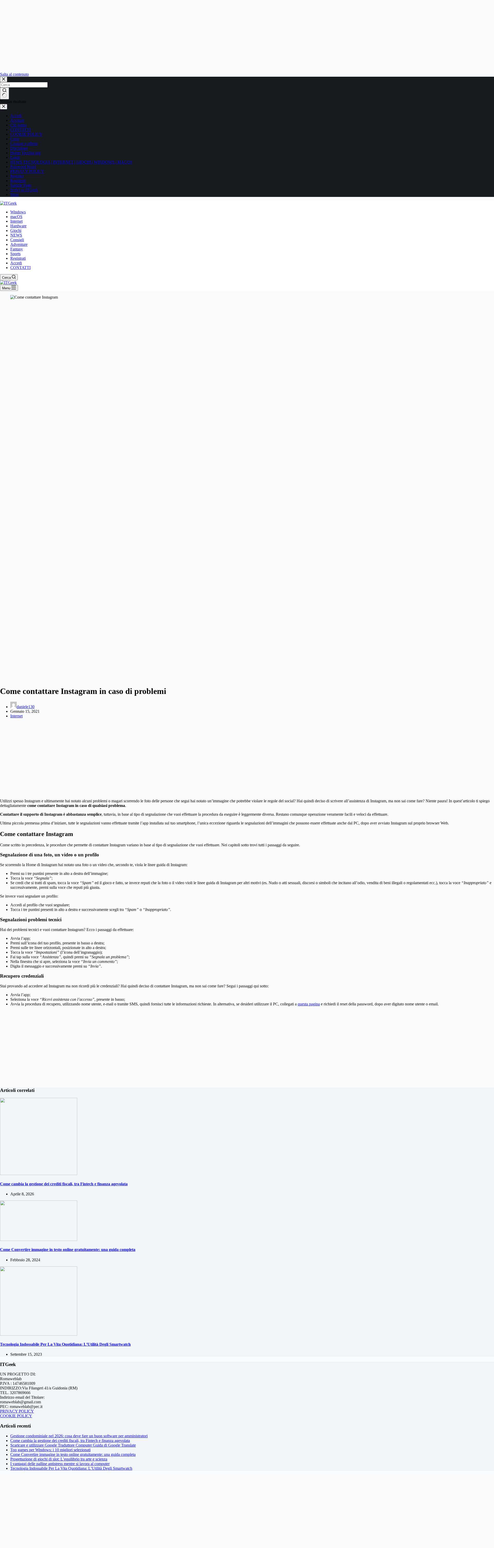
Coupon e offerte (24, 143)
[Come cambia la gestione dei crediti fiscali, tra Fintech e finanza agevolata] (38, 1173)
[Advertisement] (154, 36)
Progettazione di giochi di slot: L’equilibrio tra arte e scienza (58, 1459)
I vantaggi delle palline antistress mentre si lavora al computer (60, 1464)
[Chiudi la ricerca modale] (3, 79)
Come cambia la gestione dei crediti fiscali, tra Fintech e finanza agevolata (64, 1184)
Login (15, 157)
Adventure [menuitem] (19, 244)
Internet (16, 716)
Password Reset (23, 166)
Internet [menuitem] (16, 221)
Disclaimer (19, 148)
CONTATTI (20, 129)
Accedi (16, 116)
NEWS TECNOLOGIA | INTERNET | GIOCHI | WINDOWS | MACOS (71, 162)
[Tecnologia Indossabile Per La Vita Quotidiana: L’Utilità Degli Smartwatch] (38, 1334)
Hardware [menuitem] (18, 226)
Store (14, 194)
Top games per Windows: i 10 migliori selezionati (50, 1450)
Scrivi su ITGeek (24, 190)
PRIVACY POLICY (27, 171)
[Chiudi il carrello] (3, 106)
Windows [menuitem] (18, 212)
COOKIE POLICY (26, 134)
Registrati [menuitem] (18, 258)
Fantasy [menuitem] (16, 249)
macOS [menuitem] (16, 216)
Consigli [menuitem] (17, 240)
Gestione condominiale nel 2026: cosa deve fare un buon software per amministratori (79, 1436)
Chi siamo (18, 125)
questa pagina (309, 1004)
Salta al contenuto (14, 74)
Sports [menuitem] (15, 253)
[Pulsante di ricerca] (4, 93)
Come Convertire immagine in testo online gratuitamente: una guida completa (67, 1249)
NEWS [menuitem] (16, 235)
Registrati (18, 180)
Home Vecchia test (25, 153)
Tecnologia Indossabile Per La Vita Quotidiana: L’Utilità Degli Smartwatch (65, 1344)
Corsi (14, 139)
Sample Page (20, 185)
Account (17, 120)
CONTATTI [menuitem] (20, 267)
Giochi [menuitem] (15, 230)
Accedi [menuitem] (16, 263)
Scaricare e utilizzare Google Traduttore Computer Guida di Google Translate (73, 1445)
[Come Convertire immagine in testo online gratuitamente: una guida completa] (38, 1239)
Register (17, 176)
